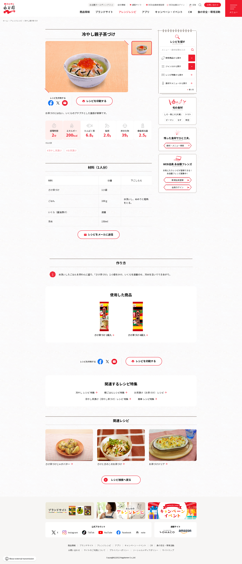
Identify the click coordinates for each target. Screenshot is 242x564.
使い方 (191, 89)
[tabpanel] (86, 66)
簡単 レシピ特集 (146, 399)
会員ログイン (177, 187)
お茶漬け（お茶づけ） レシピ (149, 392)
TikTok (91, 532)
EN (194, 4)
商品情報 (72, 545)
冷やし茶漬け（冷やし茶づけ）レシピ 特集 (106, 399)
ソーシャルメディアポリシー (145, 550)
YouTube (108, 532)
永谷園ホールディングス (100, 4)
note (143, 532)
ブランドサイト (86, 545)
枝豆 (187, 120)
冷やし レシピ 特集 (85, 392)
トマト (188, 114)
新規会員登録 (177, 180)
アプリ (118, 545)
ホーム (5, 20)
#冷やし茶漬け (54, 150)
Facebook (126, 532)
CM (151, 545)
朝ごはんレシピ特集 (114, 392)
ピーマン (170, 120)
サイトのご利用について (94, 550)
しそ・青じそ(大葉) (172, 114)
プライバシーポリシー (119, 550)
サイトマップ (168, 550)
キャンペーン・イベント (135, 545)
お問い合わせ (212, 4)
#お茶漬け (71, 150)
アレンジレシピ (16, 20)
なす (180, 120)
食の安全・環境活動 (165, 545)
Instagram (73, 532)
